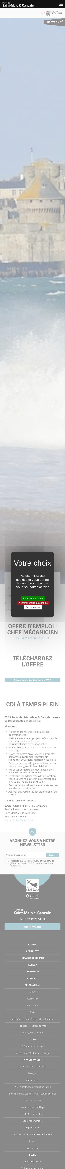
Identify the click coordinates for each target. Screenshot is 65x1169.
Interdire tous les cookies (34, 602)
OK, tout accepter (34, 598)
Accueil (19, 4)
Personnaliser (33, 607)
